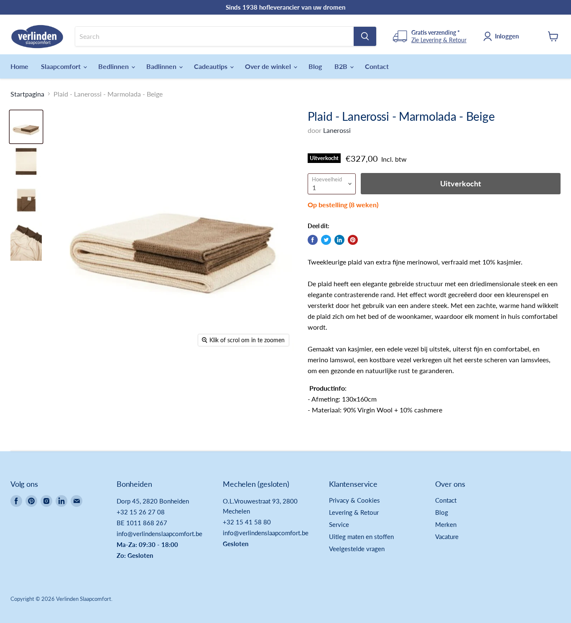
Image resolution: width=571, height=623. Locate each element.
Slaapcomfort (61, 66)
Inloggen (507, 36)
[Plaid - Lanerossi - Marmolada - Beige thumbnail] (26, 126)
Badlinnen (162, 66)
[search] (214, 36)
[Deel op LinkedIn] (339, 240)
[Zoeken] (365, 36)
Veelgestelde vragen (357, 548)
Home (19, 66)
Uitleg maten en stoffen (361, 536)
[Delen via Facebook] (313, 240)
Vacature (447, 536)
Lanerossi (337, 130)
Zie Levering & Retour (438, 39)
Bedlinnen (114, 66)
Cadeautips (211, 66)
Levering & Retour (354, 512)
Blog (315, 66)
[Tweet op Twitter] (326, 240)
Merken (445, 524)
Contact (377, 66)
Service (339, 524)
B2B (341, 66)
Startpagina (27, 94)
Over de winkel (269, 66)
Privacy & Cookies (354, 500)
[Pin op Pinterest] (353, 240)
